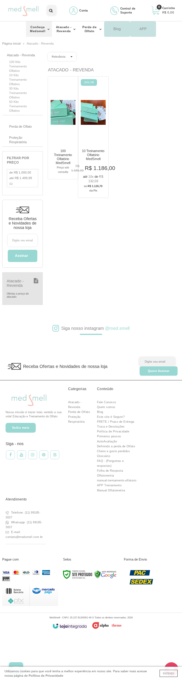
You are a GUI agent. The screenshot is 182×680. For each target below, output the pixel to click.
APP (143, 29)
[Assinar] (22, 256)
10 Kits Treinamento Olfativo (18, 79)
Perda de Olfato (79, 412)
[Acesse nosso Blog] (54, 454)
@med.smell (117, 328)
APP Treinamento (109, 485)
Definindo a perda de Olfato (116, 446)
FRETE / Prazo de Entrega (115, 421)
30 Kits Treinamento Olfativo (18, 93)
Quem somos (106, 407)
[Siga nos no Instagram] (32, 454)
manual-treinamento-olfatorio (116, 480)
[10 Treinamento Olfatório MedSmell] (93, 137)
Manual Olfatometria (111, 490)
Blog (117, 29)
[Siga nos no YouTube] (21, 454)
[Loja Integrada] (69, 626)
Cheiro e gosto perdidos (113, 451)
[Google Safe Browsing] (105, 574)
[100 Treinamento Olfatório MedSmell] (63, 128)
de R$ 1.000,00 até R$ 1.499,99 (20, 178)
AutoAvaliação (107, 441)
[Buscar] (51, 11)
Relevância (58, 56)
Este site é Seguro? (111, 416)
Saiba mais (21, 427)
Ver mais (63, 168)
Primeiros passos (109, 436)
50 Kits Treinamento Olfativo (18, 106)
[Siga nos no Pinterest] (43, 454)
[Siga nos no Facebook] (10, 454)
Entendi (168, 673)
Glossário (103, 456)
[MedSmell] (23, 10)
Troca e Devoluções (111, 426)
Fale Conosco (106, 402)
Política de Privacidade (113, 431)
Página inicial (11, 43)
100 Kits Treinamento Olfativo (18, 66)
